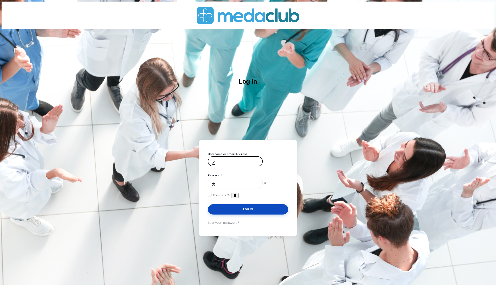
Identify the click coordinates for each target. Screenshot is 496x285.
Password (215, 175)
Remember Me (222, 195)
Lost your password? (223, 223)
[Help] (235, 195)
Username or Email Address (227, 154)
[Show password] (268, 183)
